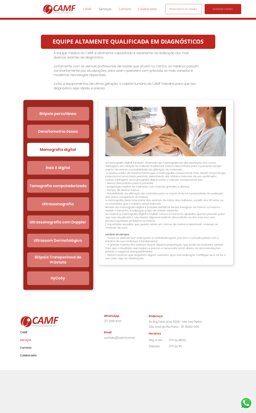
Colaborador (28, 355)
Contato (26, 348)
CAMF (24, 332)
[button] (183, 9)
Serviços (25, 340)
